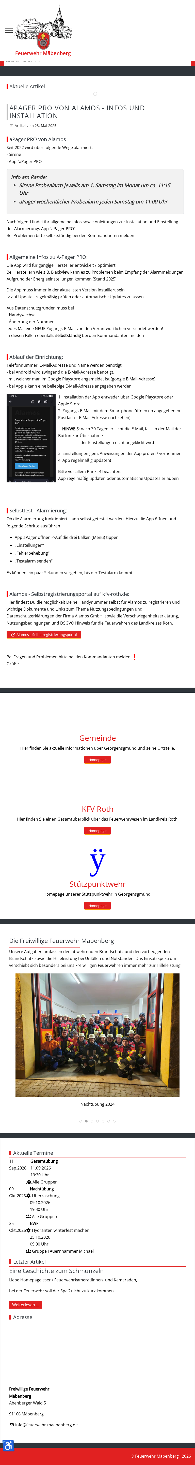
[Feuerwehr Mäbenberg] (97, 30)
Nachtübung (42, 1189)
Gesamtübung (44, 1161)
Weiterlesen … (25, 1305)
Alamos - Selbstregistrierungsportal (46, 634)
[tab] (80, 1121)
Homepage (97, 759)
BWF (34, 1223)
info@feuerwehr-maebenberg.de (46, 1425)
